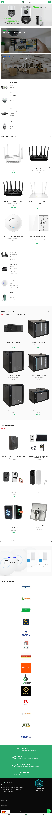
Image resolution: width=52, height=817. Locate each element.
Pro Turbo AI (12, 126)
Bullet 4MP (12, 87)
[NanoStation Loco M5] (45, 556)
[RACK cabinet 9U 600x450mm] (38, 328)
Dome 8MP (12, 105)
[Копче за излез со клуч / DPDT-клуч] (38, 512)
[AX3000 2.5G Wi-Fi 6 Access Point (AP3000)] (13, 223)
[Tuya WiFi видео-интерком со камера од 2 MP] (13, 477)
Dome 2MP (12, 98)
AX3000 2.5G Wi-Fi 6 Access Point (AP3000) (13, 236)
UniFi (11, 278)
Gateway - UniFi (43, 566)
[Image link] (8, 781)
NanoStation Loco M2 (33, 563)
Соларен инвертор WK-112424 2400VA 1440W (13, 456)
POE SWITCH (12, 271)
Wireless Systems (13, 302)
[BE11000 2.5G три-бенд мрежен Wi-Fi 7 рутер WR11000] (38, 153)
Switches (12, 266)
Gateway (12, 283)
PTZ (11, 121)
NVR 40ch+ (12, 115)
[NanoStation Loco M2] (33, 556)
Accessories (13, 528)
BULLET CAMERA (13, 82)
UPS (38, 541)
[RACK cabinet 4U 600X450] (13, 328)
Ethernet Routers (13, 295)
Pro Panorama (13, 130)
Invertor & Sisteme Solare (18, 458)
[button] (28, 560)
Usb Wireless (12, 259)
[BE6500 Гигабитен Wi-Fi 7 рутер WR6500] (13, 188)
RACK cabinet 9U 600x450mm (38, 342)
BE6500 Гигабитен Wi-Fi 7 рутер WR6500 (13, 201)
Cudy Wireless (13, 250)
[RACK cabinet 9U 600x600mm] (38, 362)
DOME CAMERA (13, 95)
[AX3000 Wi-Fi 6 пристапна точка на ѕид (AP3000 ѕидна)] (38, 223)
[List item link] (13, 789)
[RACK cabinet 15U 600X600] (13, 395)
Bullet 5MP (12, 89)
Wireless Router (13, 252)
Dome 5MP (12, 102)
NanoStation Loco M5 (45, 563)
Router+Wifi (12, 299)
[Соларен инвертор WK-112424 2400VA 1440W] (13, 442)
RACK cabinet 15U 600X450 (13, 375)
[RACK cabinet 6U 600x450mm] (38, 395)
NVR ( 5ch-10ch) (13, 111)
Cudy (8, 168)
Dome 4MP (12, 100)
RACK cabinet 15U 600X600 (13, 409)
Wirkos (13, 345)
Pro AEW (12, 124)
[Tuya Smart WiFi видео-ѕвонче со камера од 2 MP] (38, 477)
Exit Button (38, 527)
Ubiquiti (29, 566)
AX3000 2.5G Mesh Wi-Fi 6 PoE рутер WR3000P (13, 167)
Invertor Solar (13, 459)
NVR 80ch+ (12, 118)
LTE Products (12, 256)
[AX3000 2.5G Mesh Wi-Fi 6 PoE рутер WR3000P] (13, 153)
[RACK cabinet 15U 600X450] (13, 362)
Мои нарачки (4, 805)
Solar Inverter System (7, 458)
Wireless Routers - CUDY (14, 168)
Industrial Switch (13, 273)
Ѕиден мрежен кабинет (13, 344)
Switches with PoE (14, 285)
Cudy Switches (13, 264)
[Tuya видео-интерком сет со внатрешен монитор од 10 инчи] (38, 442)
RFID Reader (38, 459)
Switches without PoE (14, 287)
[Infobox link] (26, 749)
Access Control (38, 461)
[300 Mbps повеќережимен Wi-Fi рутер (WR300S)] (38, 188)
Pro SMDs (12, 128)
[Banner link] (26, 40)
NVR (11, 108)
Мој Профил (4, 800)
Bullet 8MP (12, 92)
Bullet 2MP (12, 85)
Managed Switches (14, 268)
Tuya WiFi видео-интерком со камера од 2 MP (13, 491)
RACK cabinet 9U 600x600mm (38, 375)
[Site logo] (26, 2)
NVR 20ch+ (12, 113)
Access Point (12, 280)
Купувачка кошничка (6, 803)
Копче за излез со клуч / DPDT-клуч (39, 525)
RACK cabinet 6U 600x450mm (38, 409)
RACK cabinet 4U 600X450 (13, 342)
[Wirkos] (13, 541)
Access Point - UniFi (34, 564)
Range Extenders (13, 254)
